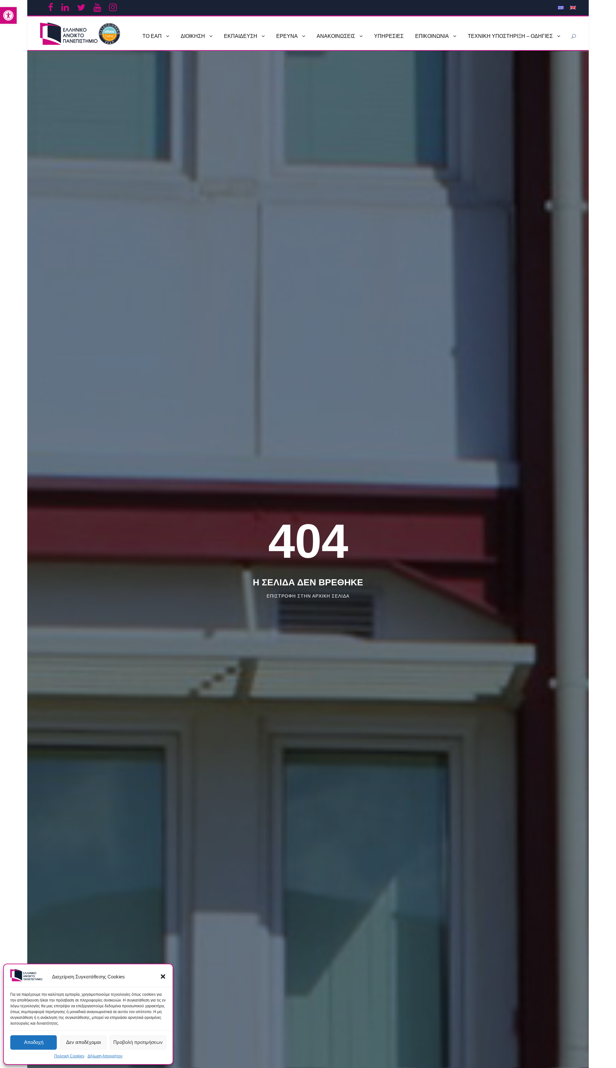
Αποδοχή (33, 1042)
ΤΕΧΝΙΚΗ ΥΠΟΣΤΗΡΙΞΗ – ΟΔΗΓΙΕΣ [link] (510, 36)
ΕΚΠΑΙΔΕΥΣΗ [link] (240, 36)
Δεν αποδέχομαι (83, 1042)
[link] (8, 15)
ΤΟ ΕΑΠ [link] (152, 36)
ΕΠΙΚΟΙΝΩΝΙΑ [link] (432, 36)
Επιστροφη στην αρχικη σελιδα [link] (308, 596)
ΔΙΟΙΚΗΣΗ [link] (193, 36)
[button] (163, 976)
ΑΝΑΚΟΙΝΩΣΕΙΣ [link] (336, 36)
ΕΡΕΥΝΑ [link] (287, 36)
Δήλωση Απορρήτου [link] (105, 1056)
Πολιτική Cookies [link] (69, 1056)
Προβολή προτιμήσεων (138, 1042)
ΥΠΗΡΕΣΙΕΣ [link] (389, 36)
